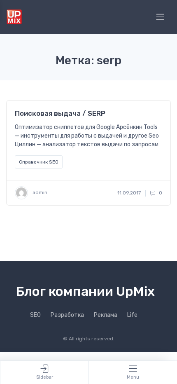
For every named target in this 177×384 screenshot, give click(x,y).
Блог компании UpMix (85, 291)
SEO (35, 314)
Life (132, 314)
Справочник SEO (38, 162)
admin (39, 192)
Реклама (105, 314)
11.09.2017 (129, 193)
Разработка (67, 314)
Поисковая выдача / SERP (60, 113)
